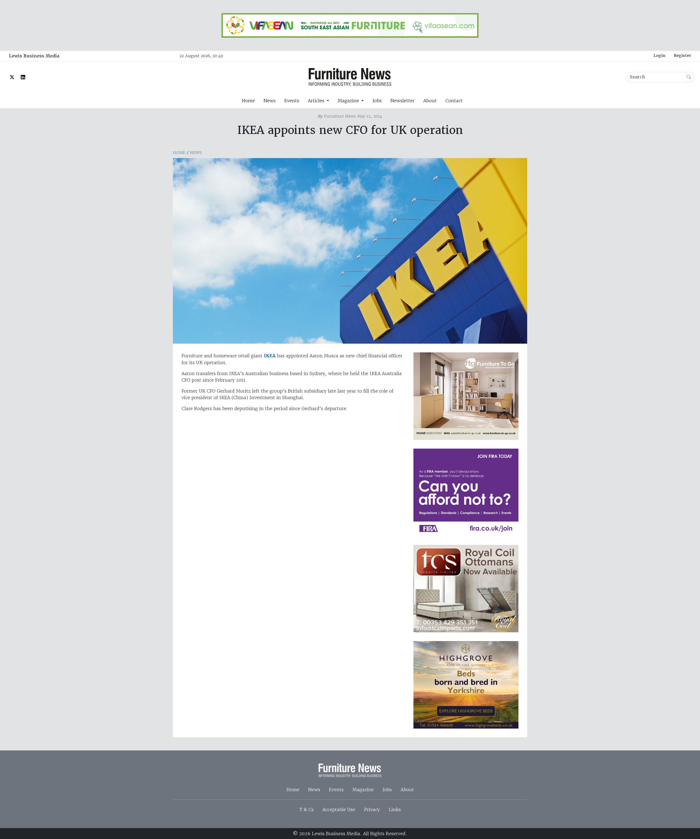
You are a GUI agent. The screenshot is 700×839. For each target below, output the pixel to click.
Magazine (363, 789)
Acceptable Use (338, 809)
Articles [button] (317, 100)
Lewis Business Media (34, 56)
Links (395, 809)
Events (291, 100)
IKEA (270, 356)
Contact (454, 100)
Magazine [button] (349, 100)
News (270, 100)
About (430, 100)
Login (659, 55)
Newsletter (402, 100)
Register (682, 55)
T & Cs (306, 809)
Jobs (377, 100)
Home (248, 100)
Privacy (372, 809)
